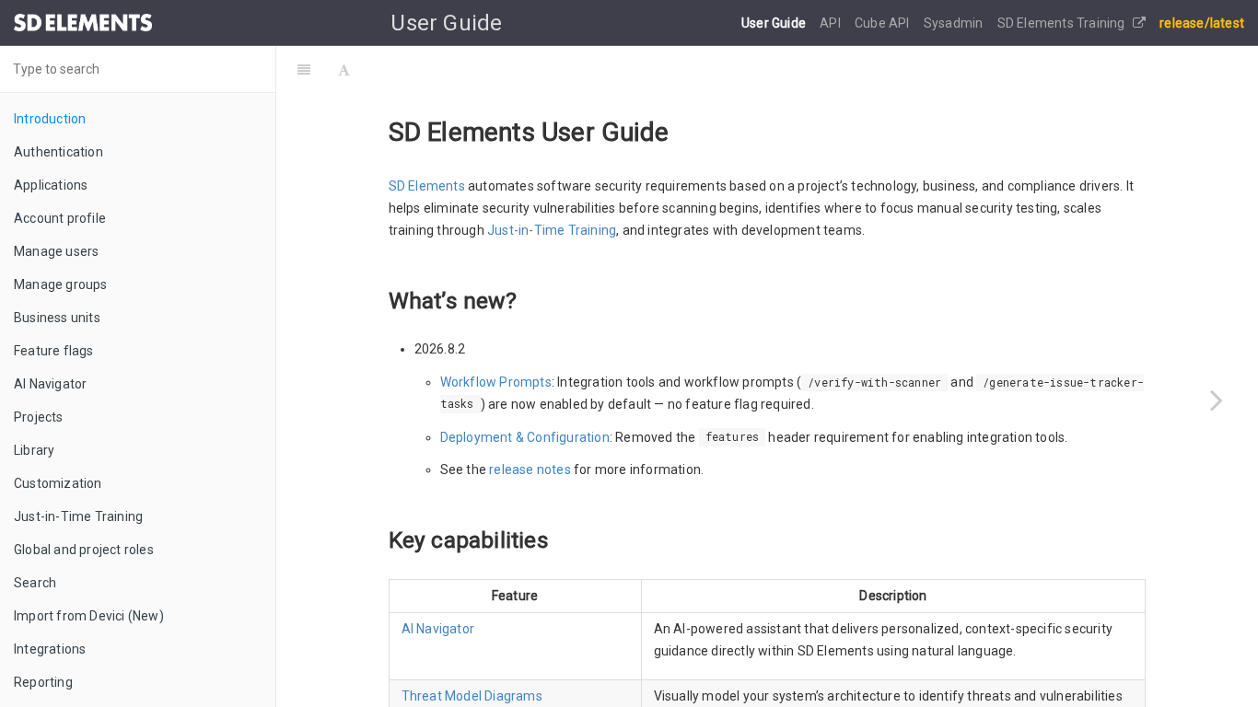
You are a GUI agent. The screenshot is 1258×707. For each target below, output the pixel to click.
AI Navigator (50, 384)
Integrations (50, 649)
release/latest (1201, 23)
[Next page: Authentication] (1216, 399)
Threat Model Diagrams (472, 696)
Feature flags (54, 350)
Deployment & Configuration (525, 437)
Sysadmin (955, 23)
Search (35, 582)
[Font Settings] (344, 69)
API (832, 23)
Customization (58, 483)
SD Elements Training (1062, 23)
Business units (57, 317)
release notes (530, 469)
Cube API (884, 23)
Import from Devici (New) (89, 615)
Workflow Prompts (496, 382)
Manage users (56, 251)
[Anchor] (528, 298)
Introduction (50, 118)
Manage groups (61, 284)
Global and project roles (84, 549)
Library (34, 450)
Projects (39, 417)
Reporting (43, 682)
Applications (50, 185)
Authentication (58, 152)
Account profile (60, 218)
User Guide (775, 23)
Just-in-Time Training (78, 516)
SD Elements (427, 186)
